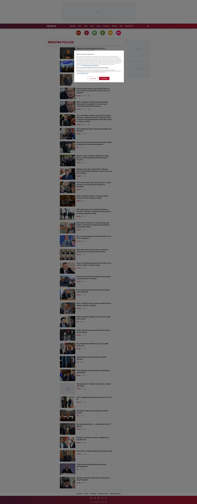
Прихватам (104, 78)
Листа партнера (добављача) (82, 73)
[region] (99, 66)
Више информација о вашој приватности (90, 65)
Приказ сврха (93, 78)
